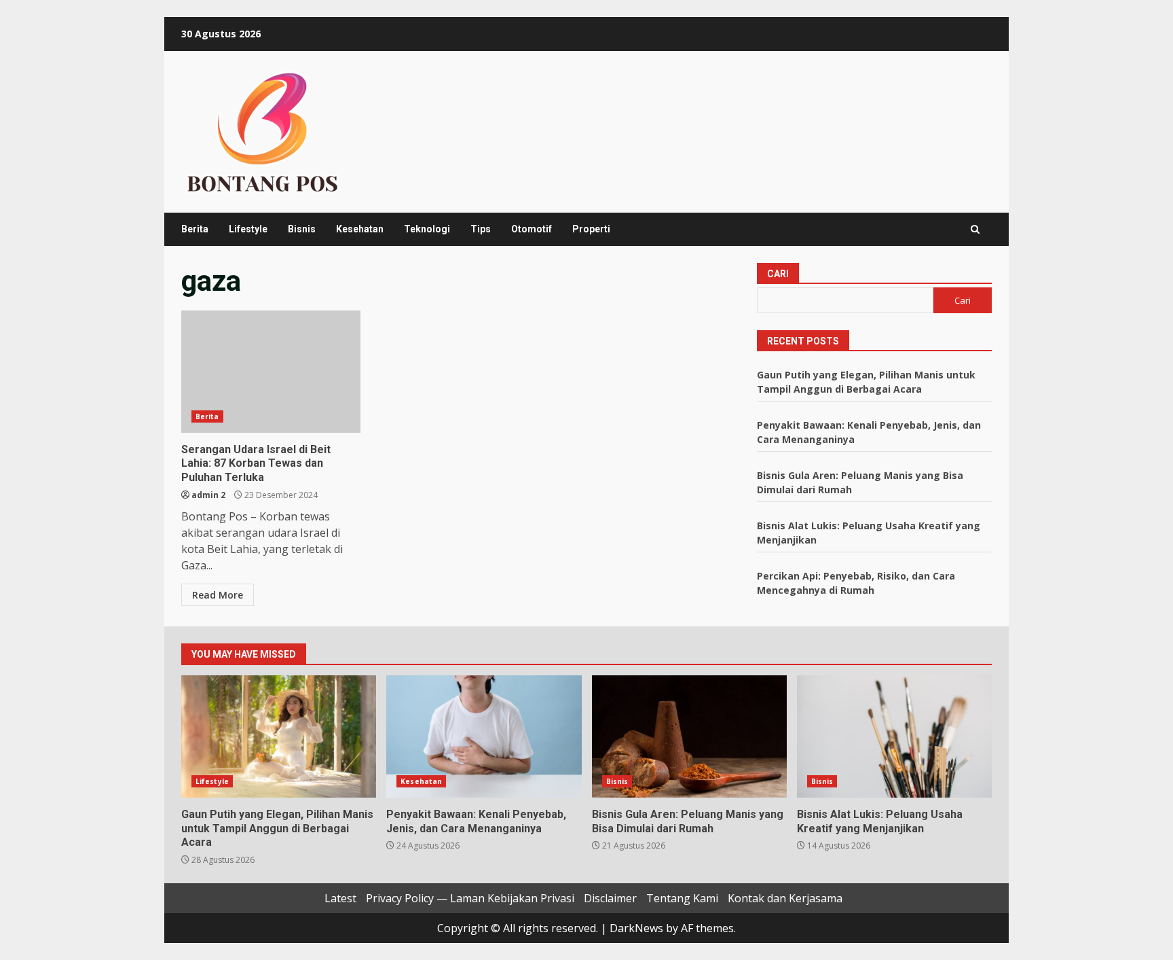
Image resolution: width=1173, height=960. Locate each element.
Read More (217, 594)
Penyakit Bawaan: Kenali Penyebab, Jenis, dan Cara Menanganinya (483, 736)
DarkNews (636, 928)
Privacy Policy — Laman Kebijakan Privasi (470, 898)
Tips (480, 229)
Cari (778, 273)
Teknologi (427, 229)
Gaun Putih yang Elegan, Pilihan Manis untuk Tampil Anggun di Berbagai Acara (278, 736)
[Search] (975, 229)
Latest (340, 898)
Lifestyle (248, 229)
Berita (194, 229)
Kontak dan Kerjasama (785, 898)
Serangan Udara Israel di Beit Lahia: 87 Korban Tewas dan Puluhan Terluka (270, 371)
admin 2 (208, 495)
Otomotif (531, 229)
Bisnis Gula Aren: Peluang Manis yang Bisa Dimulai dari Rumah (689, 736)
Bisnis (302, 229)
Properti (591, 229)
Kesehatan (360, 229)
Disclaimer (610, 898)
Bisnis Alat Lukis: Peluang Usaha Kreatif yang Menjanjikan (894, 736)
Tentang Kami (682, 898)
